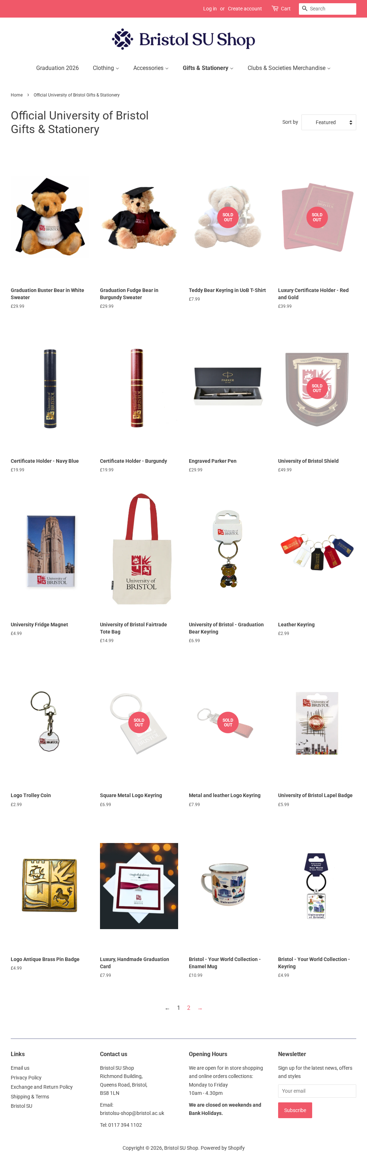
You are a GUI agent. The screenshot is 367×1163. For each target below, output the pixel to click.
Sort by (290, 122)
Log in (210, 8)
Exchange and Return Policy (42, 1087)
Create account (245, 8)
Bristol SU (21, 1106)
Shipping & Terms (30, 1097)
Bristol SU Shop (181, 1148)
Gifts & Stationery (206, 68)
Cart (286, 8)
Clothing (104, 68)
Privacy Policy (26, 1077)
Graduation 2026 (57, 68)
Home (17, 95)
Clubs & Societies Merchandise (287, 68)
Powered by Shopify (223, 1148)
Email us (20, 1068)
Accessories (149, 68)
